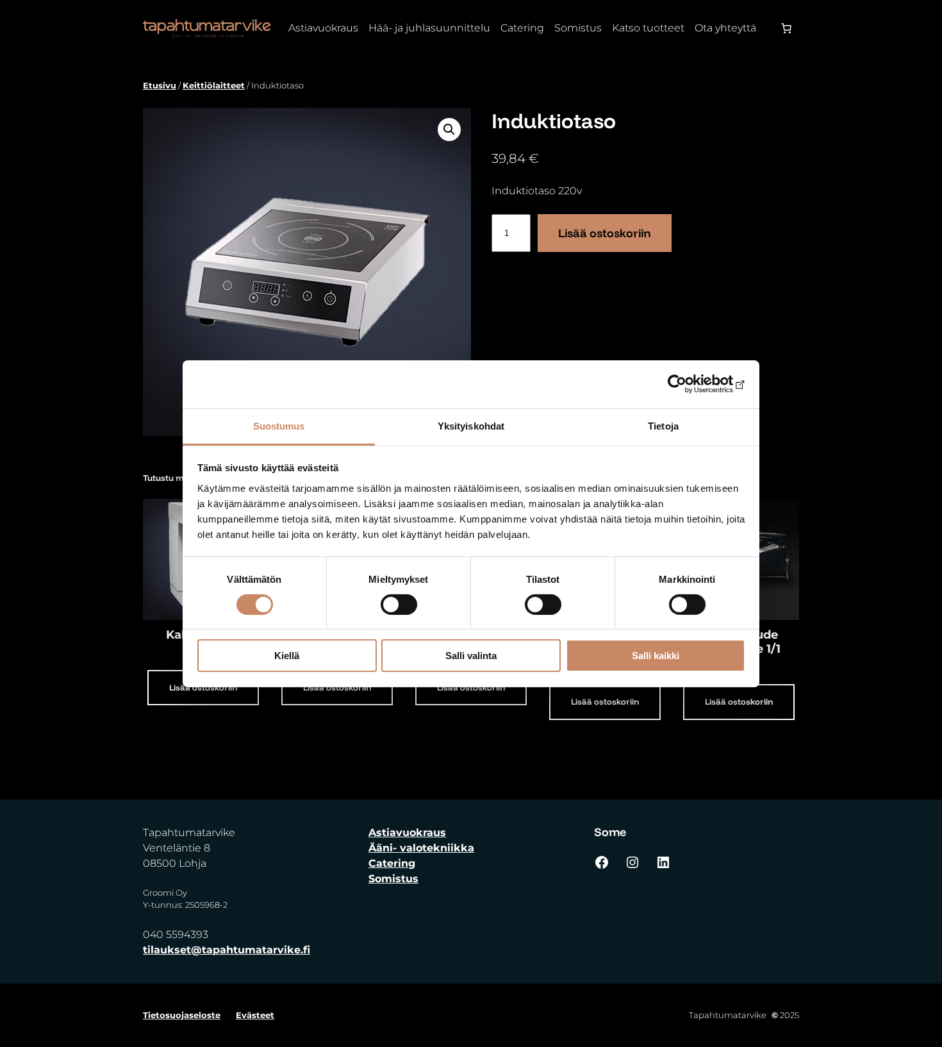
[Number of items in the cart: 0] (786, 28)
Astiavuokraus (407, 832)
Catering (391, 863)
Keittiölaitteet (214, 85)
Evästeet (255, 1015)
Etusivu (159, 85)
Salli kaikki (655, 655)
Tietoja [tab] (663, 425)
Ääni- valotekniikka (421, 848)
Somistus (393, 879)
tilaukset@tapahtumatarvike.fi (226, 950)
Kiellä (286, 655)
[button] (449, 129)
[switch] (399, 604)
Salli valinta (471, 655)
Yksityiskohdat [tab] (471, 425)
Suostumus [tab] (279, 425)
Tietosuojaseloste (181, 1015)
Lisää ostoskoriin (604, 233)
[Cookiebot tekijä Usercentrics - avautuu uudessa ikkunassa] (689, 384)
